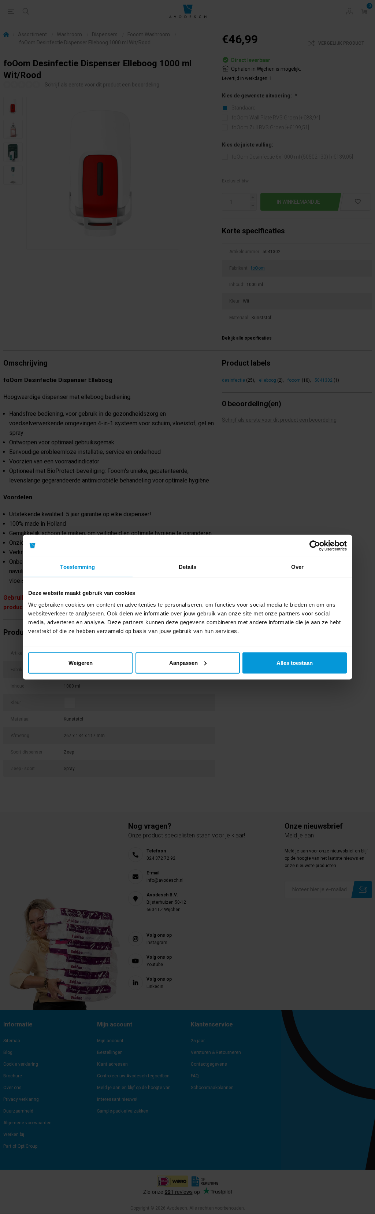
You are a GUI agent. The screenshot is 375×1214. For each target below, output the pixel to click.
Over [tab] (297, 567)
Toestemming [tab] (77, 567)
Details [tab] (188, 567)
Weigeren (80, 662)
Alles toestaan (294, 662)
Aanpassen (183, 662)
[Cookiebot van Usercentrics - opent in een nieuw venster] (315, 545)
